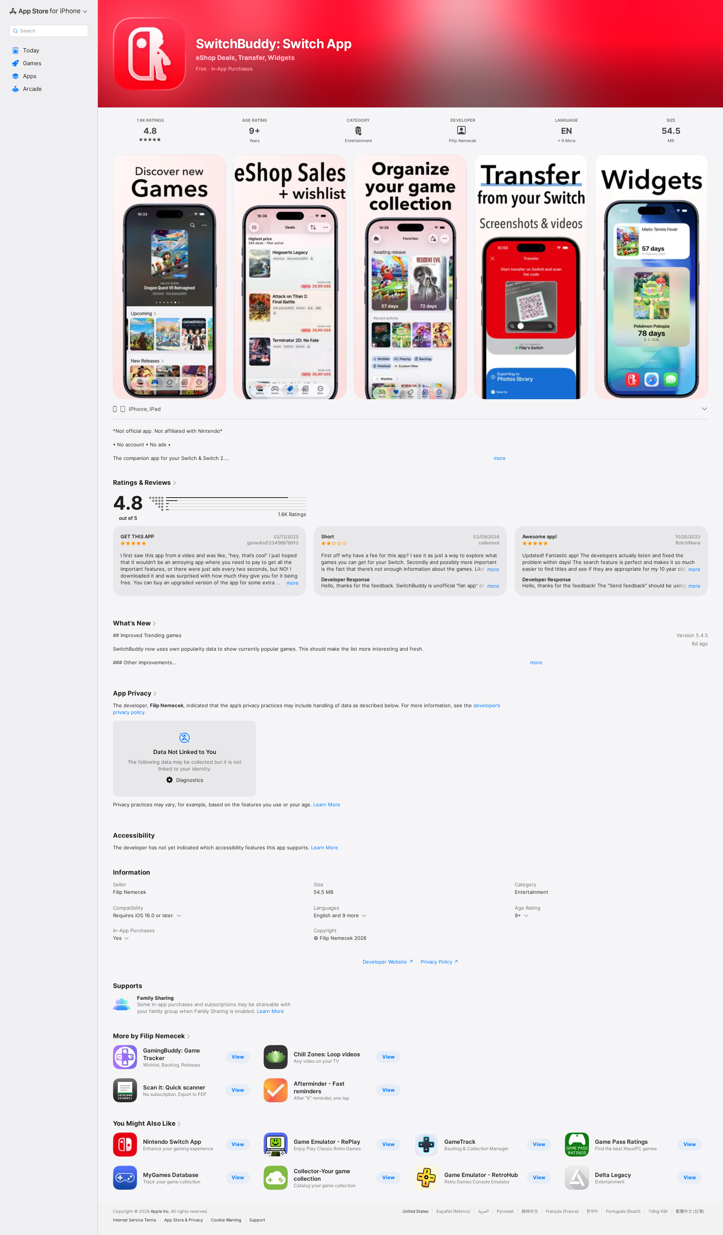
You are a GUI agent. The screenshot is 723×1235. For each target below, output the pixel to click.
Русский (505, 1211)
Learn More (326, 804)
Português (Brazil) (623, 1211)
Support (257, 1220)
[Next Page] (715, 277)
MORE (293, 583)
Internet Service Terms (134, 1220)
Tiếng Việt (658, 1211)
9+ (518, 915)
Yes (117, 938)
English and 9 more (336, 915)
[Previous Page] (105, 277)
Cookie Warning (226, 1220)
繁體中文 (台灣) (690, 1211)
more (500, 458)
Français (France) (562, 1211)
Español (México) (453, 1211)
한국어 (592, 1211)
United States (416, 1211)
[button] (49, 50)
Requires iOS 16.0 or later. (143, 915)
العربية (483, 1211)
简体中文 (530, 1211)
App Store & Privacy (183, 1220)
